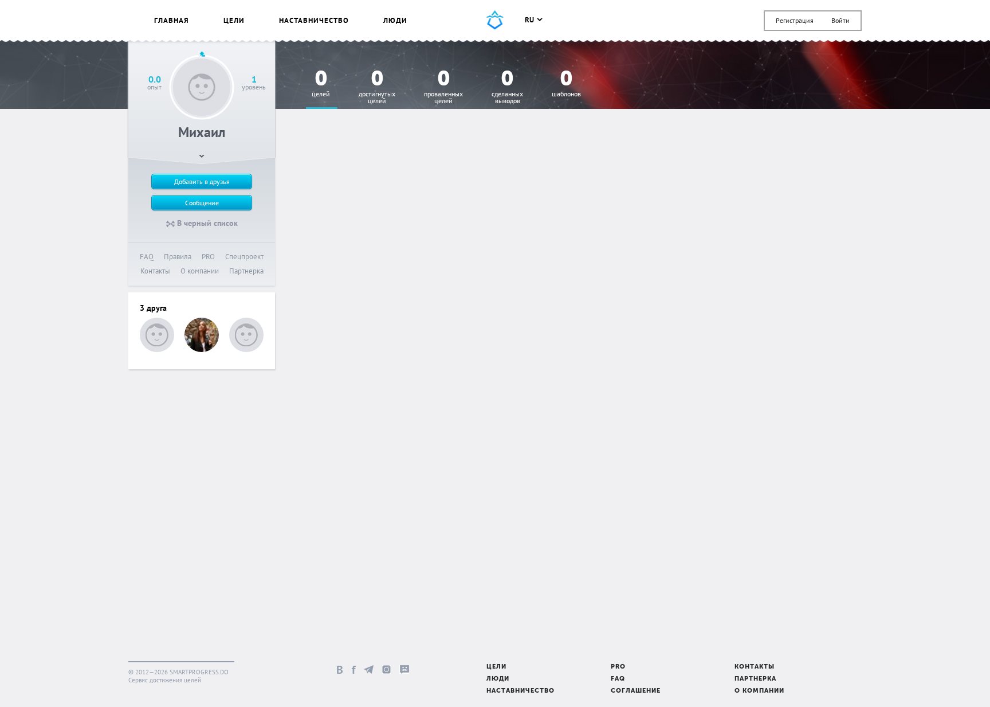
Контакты (155, 271)
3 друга (153, 308)
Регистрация (795, 20)
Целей (321, 84)
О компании (199, 271)
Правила (177, 256)
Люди (395, 20)
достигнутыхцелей (377, 87)
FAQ (147, 256)
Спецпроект (244, 256)
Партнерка (246, 271)
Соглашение (636, 691)
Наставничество (314, 20)
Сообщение (202, 202)
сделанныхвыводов (507, 87)
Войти (840, 20)
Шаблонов (566, 84)
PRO (208, 256)
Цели (234, 20)
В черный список (206, 223)
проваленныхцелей (443, 87)
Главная (171, 20)
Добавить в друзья (202, 181)
